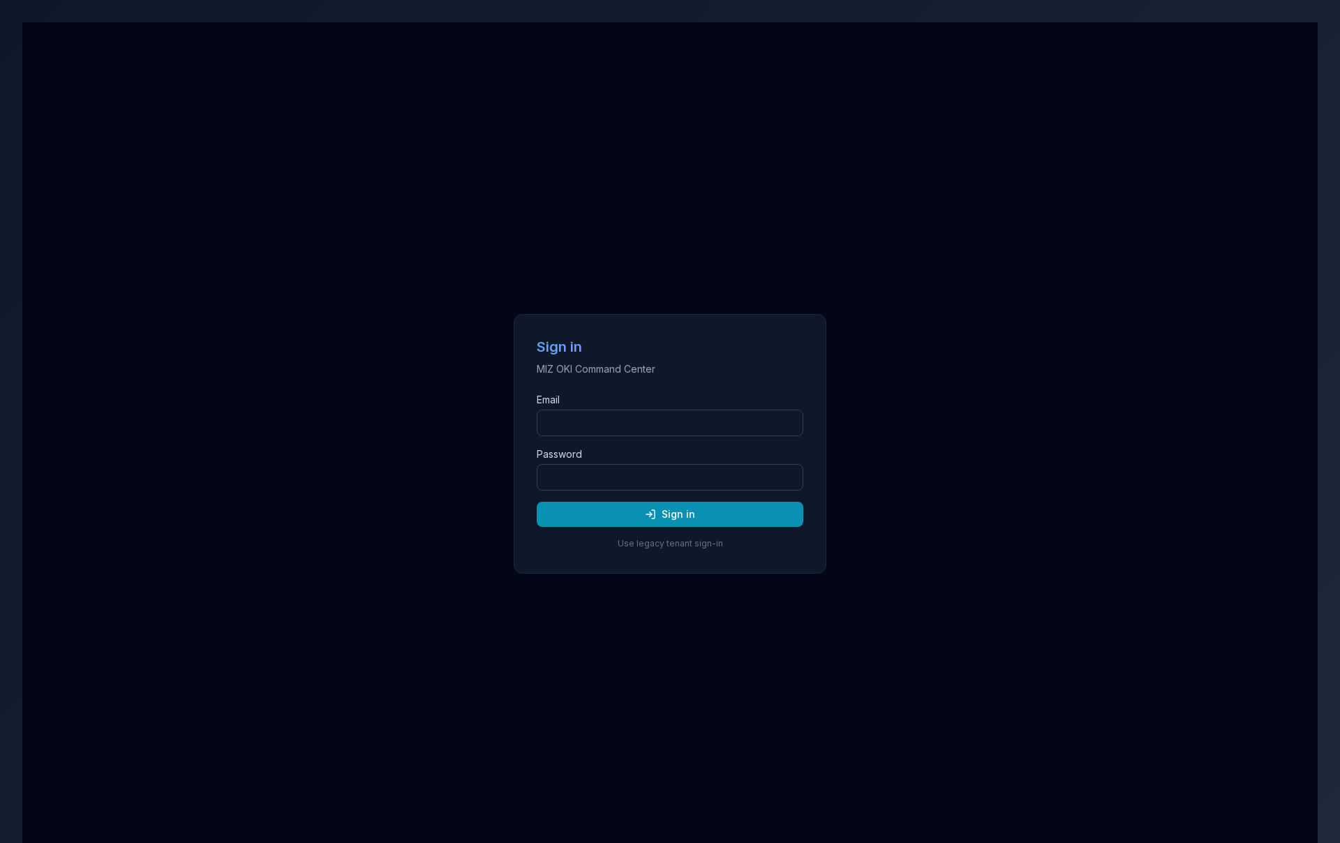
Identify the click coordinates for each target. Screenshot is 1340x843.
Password (559, 454)
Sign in (678, 514)
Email (548, 399)
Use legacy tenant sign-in (670, 543)
